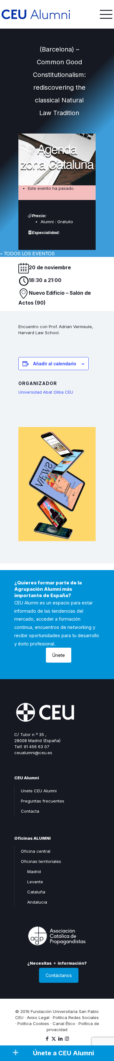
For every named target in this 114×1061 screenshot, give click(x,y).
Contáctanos (59, 975)
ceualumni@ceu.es (33, 752)
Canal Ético (64, 1023)
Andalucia (37, 902)
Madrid (34, 871)
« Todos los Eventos (27, 253)
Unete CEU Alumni (39, 790)
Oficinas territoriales (41, 861)
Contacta (30, 811)
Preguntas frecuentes (42, 800)
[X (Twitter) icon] (53, 1039)
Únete (58, 655)
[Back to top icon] (101, 1029)
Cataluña (36, 891)
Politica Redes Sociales (76, 1017)
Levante (35, 881)
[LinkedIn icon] (60, 1039)
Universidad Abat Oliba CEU (45, 392)
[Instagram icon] (67, 1039)
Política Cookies (33, 1023)
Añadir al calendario (54, 363)
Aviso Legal (38, 1017)
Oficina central (35, 851)
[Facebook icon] (47, 1039)
